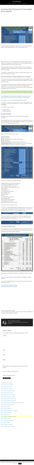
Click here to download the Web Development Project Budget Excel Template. (17, 91)
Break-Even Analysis (12, 97)
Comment (5, 335)
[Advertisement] (17, 19)
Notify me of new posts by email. (9, 375)
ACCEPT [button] (20, 463)
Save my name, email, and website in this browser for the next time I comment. (15, 367)
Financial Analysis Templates (10, 310)
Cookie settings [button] (15, 463)
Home (7, 311)
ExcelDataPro (17, 1)
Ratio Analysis (18, 97)
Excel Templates (12, 311)
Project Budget (25, 96)
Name (4, 349)
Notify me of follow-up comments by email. (10, 371)
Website (4, 359)
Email (4, 354)
